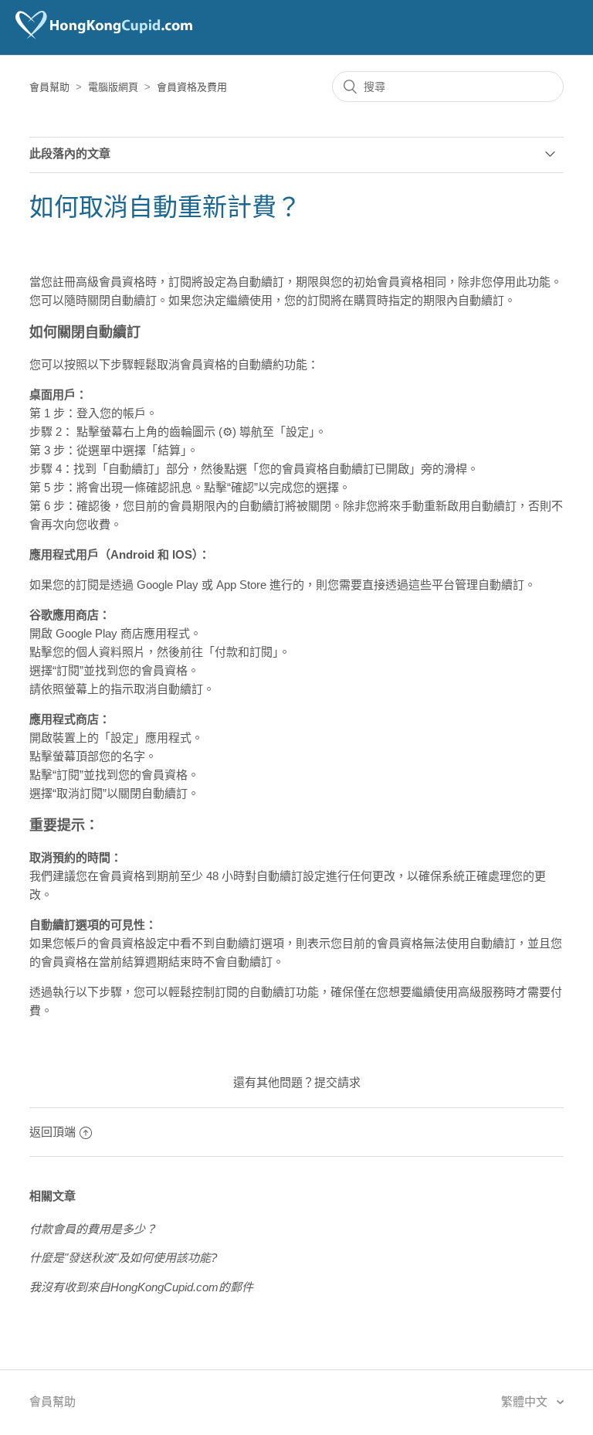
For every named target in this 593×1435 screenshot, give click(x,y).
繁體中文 (526, 1401)
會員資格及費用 (192, 87)
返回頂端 (52, 1131)
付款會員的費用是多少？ (93, 1229)
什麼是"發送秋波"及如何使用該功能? (123, 1257)
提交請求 (337, 1082)
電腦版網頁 (113, 87)
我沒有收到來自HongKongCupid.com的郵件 (141, 1287)
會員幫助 (49, 87)
